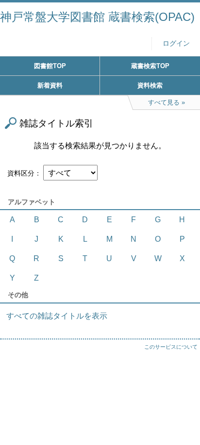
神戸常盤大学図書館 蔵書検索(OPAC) (97, 16)
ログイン (176, 43)
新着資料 (50, 85)
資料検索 (150, 85)
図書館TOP (50, 66)
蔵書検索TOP (150, 66)
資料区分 (20, 173)
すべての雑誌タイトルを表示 (56, 316)
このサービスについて (171, 347)
